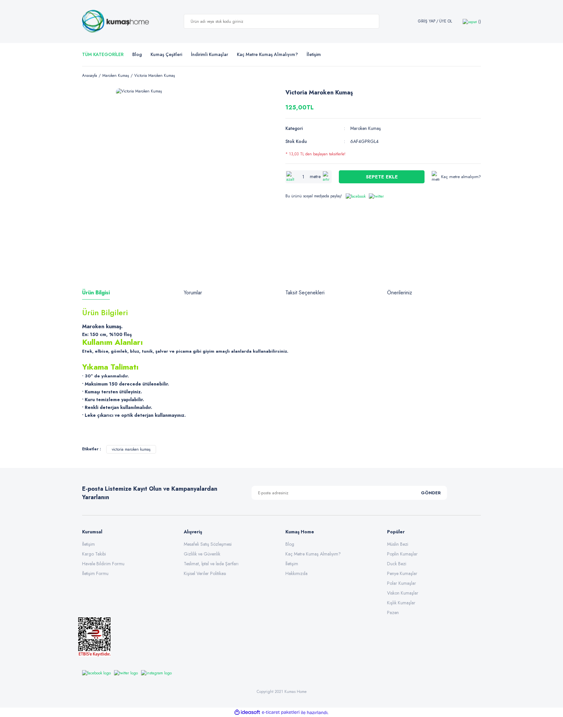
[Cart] (472, 21)
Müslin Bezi (397, 544)
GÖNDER (431, 493)
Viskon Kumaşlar (402, 593)
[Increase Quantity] (327, 176)
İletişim (88, 544)
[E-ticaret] (281, 712)
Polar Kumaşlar (401, 583)
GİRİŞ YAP (426, 21)
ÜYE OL (445, 21)
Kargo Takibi (94, 554)
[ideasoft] (247, 713)
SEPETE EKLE (382, 176)
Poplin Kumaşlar (402, 554)
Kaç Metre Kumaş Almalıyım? (313, 554)
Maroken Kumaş (365, 128)
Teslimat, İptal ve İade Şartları (211, 563)
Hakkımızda (296, 573)
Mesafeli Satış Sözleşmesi (208, 544)
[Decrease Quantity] (290, 176)
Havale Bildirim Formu (103, 563)
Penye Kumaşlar (402, 573)
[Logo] (115, 21)
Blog (137, 54)
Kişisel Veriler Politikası (205, 573)
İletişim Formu (95, 573)
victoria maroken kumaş (131, 449)
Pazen (393, 612)
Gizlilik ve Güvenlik (202, 554)
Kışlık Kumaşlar (401, 602)
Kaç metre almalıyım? (461, 177)
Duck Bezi (396, 563)
